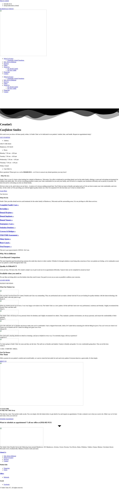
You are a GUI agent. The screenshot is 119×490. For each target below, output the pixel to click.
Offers (5, 65)
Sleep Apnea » (5, 239)
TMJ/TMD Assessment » (9, 235)
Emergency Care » (7, 224)
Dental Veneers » (6, 220)
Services (6, 63)
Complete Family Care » (9, 205)
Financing (7, 72)
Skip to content (4, 1)
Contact (6, 73)
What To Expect (8, 58)
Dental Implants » (7, 216)
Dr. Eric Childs (11, 70)
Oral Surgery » (6, 246)
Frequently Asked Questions (15, 60)
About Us (6, 67)
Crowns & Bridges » (8, 231)
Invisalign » (4, 209)
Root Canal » (5, 243)
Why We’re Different (10, 62)
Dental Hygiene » (6, 213)
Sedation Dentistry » (8, 228)
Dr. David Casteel (12, 68)
